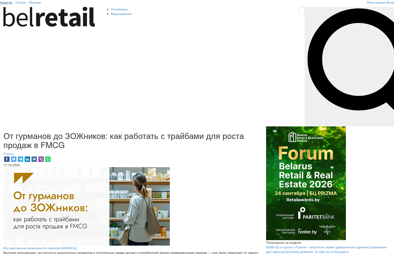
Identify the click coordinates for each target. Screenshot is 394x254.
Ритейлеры (119, 9)
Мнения (35, 2)
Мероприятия (121, 13)
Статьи (21, 2)
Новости (6, 2)
